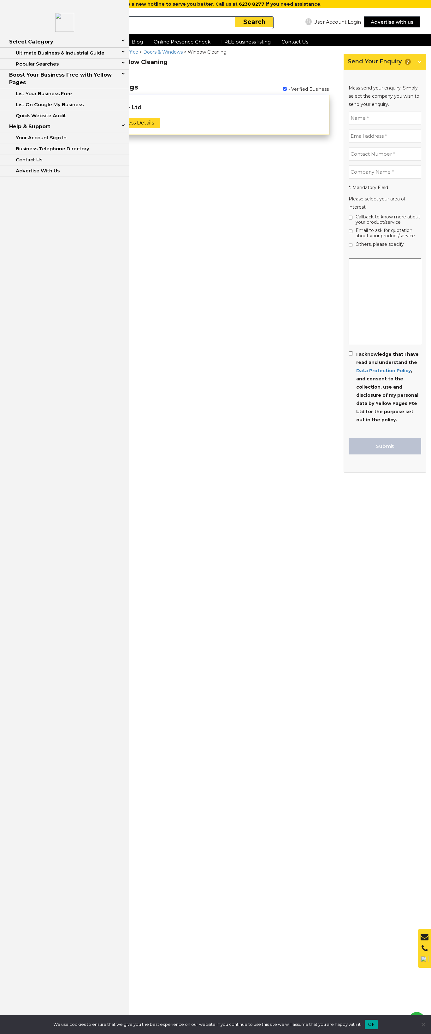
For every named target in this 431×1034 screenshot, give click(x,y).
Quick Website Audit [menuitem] (41, 115)
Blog (137, 42)
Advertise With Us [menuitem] (38, 171)
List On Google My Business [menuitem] (50, 104)
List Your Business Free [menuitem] (44, 93)
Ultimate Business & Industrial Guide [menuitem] (60, 53)
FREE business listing (246, 42)
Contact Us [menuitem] (29, 160)
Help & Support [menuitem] (29, 127)
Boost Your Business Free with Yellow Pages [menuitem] (60, 78)
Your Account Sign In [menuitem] (41, 138)
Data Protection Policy (383, 370)
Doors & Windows (163, 52)
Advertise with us (392, 22)
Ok (371, 1024)
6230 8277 (251, 4)
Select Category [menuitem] (31, 42)
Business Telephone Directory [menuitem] (52, 149)
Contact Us (294, 42)
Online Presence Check (182, 42)
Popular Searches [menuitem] (37, 64)
